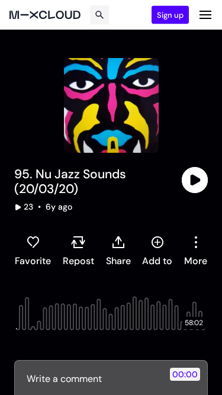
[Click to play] (195, 180)
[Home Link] (45, 15)
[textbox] (91, 378)
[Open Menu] (205, 15)
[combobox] (196, 250)
